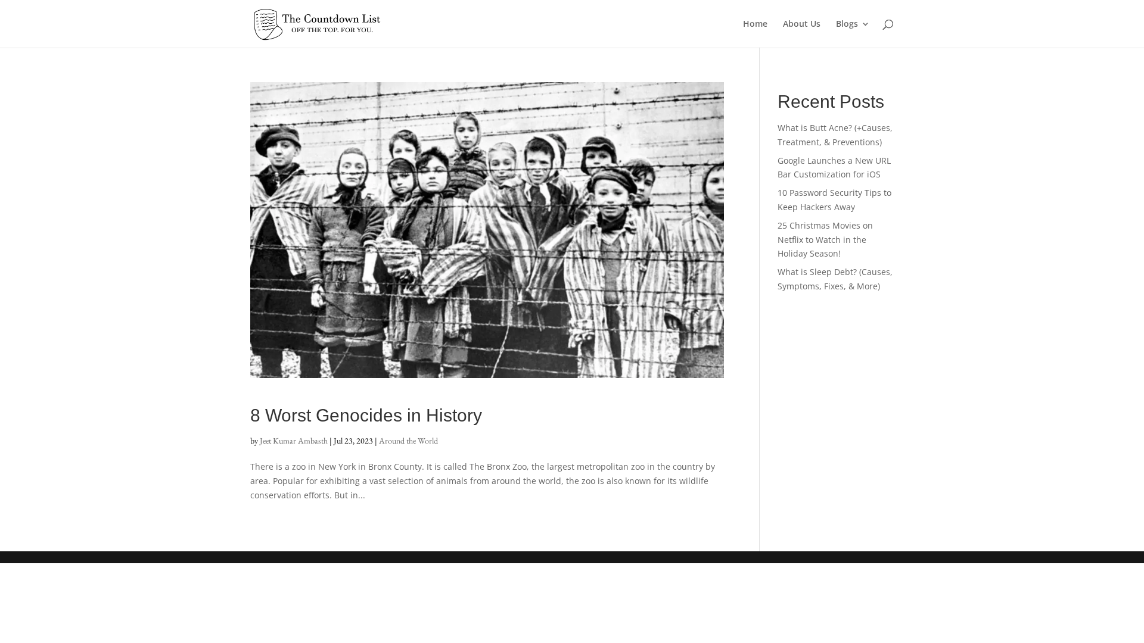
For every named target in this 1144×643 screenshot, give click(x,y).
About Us (801, 24)
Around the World (408, 440)
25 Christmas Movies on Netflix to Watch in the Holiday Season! (825, 240)
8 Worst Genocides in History (366, 415)
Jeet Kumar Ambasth (294, 440)
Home (755, 24)
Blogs (847, 24)
